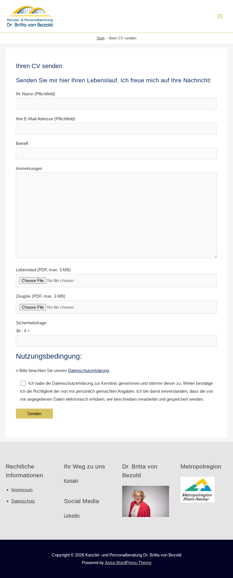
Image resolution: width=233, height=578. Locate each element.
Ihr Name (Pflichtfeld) (35, 93)
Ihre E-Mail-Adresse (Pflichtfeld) (45, 118)
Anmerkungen (29, 168)
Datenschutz (23, 501)
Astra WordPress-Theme (128, 562)
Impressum (22, 489)
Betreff (22, 143)
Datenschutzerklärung (88, 370)
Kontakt (71, 480)
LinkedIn (72, 515)
